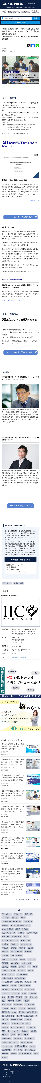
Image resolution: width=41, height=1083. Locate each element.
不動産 (4, 970)
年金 (34, 982)
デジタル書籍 (29, 989)
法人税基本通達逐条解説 (25, 1016)
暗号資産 (19, 997)
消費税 (23, 918)
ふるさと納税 (26, 963)
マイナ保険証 (18, 1050)
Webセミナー (6, 914)
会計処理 (30, 948)
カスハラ (5, 1019)
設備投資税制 (6, 1038)
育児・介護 (33, 997)
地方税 (13, 1035)
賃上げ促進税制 (7, 978)
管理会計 (5, 952)
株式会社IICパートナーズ (8, 51)
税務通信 (28, 982)
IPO (29, 967)
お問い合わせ (8, 1076)
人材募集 (5, 1008)
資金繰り (5, 967)
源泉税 (35, 1053)
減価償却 (22, 1008)
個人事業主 (21, 970)
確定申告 (22, 948)
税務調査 (22, 959)
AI (36, 1016)
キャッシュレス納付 (17, 1027)
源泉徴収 (22, 967)
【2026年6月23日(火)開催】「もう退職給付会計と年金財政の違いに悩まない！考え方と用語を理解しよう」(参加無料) (12, 778)
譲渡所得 (5, 963)
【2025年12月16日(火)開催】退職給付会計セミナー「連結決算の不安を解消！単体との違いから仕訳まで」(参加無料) (12, 856)
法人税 (26, 936)
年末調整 (19, 955)
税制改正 (15, 918)
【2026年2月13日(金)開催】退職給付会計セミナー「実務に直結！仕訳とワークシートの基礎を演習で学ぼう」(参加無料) (12, 824)
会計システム (13, 1042)
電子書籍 (11, 997)
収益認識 (26, 1001)
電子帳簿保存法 (31, 933)
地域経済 (5, 1035)
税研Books (5, 1023)
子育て (28, 1023)
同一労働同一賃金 (8, 1016)
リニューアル (29, 1038)
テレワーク (31, 959)
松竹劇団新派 (18, 1038)
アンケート (6, 993)
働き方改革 (6, 936)
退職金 (24, 993)
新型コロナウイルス (9, 933)
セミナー (11, 974)
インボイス (6, 918)
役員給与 (14, 986)
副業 (3, 997)
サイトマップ (8, 1074)
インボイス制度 (23, 1035)
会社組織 (28, 952)
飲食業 (4, 1057)
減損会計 (14, 1053)
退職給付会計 (18, 583)
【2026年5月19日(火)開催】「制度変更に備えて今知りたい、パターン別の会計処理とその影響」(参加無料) (12, 809)
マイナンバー (29, 1004)
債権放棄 (5, 1053)
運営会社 (7, 1070)
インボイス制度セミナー (10, 940)
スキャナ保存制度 (26, 1042)
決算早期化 (32, 993)
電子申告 (22, 1012)
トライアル (16, 993)
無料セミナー (7, 583)
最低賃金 (5, 1027)
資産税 (4, 1042)
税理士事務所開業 (16, 1019)
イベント (5, 955)
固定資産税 (18, 982)
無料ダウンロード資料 (9, 959)
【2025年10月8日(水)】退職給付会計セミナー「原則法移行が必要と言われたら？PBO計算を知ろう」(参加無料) (12, 887)
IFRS (4, 974)
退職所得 (28, 1019)
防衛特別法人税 (30, 1050)
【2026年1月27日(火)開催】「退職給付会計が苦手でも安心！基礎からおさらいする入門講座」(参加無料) (12, 840)
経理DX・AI (28, 921)
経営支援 (21, 933)
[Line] (37, 46)
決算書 (35, 967)
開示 (3, 1001)
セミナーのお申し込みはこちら (19, 217)
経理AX (18, 1001)
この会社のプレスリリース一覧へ (28, 899)
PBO (3, 1031)
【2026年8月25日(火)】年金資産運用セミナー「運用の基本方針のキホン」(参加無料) (12, 746)
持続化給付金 (18, 1004)
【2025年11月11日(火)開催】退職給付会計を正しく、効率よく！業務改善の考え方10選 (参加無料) (12, 871)
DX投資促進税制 (24, 986)
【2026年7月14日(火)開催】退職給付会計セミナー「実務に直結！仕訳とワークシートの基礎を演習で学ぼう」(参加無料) (12, 762)
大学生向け (14, 944)
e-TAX (14, 1012)
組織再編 (5, 986)
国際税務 (14, 948)
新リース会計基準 (25, 1053)
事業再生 (14, 967)
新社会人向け (25, 940)
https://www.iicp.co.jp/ (19, 657)
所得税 (17, 929)
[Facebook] (33, 46)
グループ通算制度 (16, 952)
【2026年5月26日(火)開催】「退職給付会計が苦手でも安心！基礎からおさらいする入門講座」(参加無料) (12, 793)
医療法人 (14, 1008)
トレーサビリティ (14, 1031)
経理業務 (5, 925)
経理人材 (25, 1031)
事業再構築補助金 (21, 1046)
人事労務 (12, 970)
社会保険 (25, 929)
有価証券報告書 (22, 974)
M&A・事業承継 (7, 929)
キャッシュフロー (18, 1023)
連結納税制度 (6, 1050)
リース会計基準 (7, 982)
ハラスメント (30, 1027)
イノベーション (7, 1046)
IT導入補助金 (6, 1004)
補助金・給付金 (26, 944)
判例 (12, 955)
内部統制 (11, 1001)
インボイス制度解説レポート (20, 925)
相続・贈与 (28, 914)
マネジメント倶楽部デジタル (11, 921)
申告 (26, 997)
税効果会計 (31, 1008)
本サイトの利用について (11, 1072)
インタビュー (15, 963)
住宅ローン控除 (17, 989)
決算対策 (5, 944)
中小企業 (5, 948)
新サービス (6, 989)
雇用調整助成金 (20, 978)
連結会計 (32, 1046)
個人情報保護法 (32, 1012)
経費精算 (30, 970)
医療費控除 (6, 1012)
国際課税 (33, 1031)
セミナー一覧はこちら (19, 506)
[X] (29, 46)
